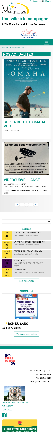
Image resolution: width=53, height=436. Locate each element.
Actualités (26, 291)
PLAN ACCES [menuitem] (7, 410)
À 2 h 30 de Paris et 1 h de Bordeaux (23, 24)
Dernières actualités (18, 48)
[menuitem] (4, 416)
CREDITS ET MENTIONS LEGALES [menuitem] (15, 402)
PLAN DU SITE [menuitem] (7, 406)
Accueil (5, 48)
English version (36, 1)
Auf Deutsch (48, 1)
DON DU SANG (18, 324)
